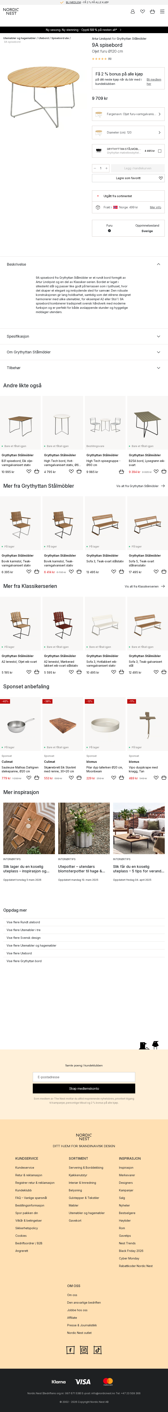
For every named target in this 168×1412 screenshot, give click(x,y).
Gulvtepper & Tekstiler (84, 1198)
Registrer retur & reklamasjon (34, 1183)
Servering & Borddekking (86, 1167)
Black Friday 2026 (131, 1251)
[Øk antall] (106, 168)
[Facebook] (70, 1349)
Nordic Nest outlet (79, 1333)
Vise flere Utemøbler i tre (24, 930)
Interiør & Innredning (82, 1183)
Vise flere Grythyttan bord (24, 961)
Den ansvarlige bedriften (84, 1302)
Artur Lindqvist (101, 38)
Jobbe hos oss (77, 1310)
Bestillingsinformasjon (29, 1205)
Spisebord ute (60, 38)
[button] (101, 59)
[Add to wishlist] (29, 471)
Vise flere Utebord (19, 953)
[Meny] (162, 11)
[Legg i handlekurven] (36, 471)
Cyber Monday (129, 1258)
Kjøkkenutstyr (78, 1175)
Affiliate (72, 1318)
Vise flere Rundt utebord (23, 922)
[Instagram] (84, 1349)
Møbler (73, 1205)
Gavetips (125, 1236)
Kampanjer (126, 1190)
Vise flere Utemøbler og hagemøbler (31, 945)
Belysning (75, 1190)
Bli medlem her (154, 81)
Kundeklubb (23, 1190)
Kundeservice (24, 1167)
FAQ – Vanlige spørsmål (31, 1198)
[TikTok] (97, 1349)
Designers (126, 1183)
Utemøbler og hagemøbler (19, 38)
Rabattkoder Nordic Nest (136, 1266)
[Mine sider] (133, 11)
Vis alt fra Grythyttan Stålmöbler (137, 486)
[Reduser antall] (95, 168)
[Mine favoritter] (143, 11)
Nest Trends (127, 1243)
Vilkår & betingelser (28, 1220)
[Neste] (80, 91)
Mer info (155, 207)
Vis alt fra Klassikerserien (142, 586)
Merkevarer (127, 1175)
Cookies (21, 1236)
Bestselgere (127, 1213)
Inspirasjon (126, 1167)
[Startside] (11, 11)
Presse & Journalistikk (82, 1325)
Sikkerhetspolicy (26, 1228)
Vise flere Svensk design (24, 937)
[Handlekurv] (152, 11)
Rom (122, 1228)
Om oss (72, 1295)
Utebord (44, 38)
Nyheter (124, 1205)
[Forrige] (7, 91)
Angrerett (21, 1251)
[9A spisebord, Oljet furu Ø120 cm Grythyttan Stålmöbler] (43, 90)
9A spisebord (12, 41)
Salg (122, 1198)
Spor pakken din (26, 1213)
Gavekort (75, 1220)
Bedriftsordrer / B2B (28, 1243)
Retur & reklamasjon (28, 1175)
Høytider (125, 1220)
